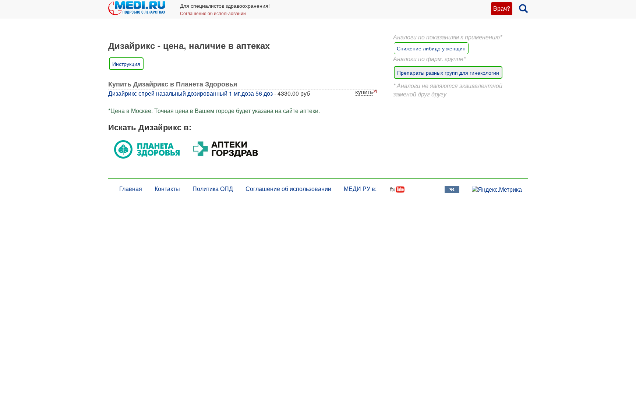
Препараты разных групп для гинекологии (448, 72)
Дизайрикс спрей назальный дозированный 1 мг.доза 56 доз (190, 93)
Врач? (501, 8)
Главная (130, 188)
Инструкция (126, 63)
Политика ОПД (212, 188)
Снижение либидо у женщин (431, 48)
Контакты (167, 188)
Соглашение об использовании (213, 13)
